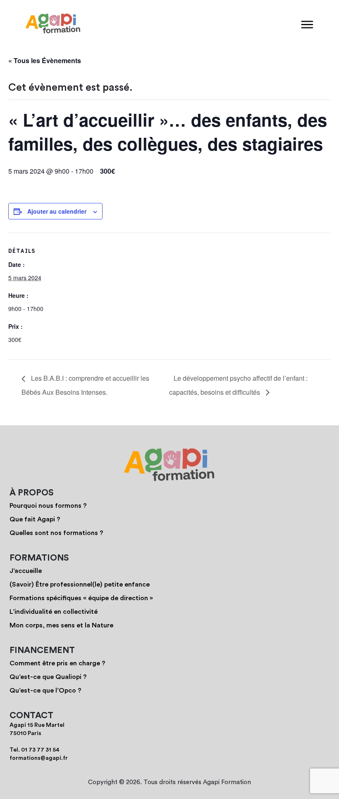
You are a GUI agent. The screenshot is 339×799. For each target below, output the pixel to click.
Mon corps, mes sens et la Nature (61, 625)
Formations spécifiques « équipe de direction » (81, 598)
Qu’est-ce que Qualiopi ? (48, 677)
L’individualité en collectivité (54, 611)
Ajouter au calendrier (56, 211)
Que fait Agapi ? (35, 519)
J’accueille (26, 571)
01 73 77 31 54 (40, 750)
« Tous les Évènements (44, 60)
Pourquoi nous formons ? (48, 505)
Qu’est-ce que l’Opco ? (45, 690)
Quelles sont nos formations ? (56, 533)
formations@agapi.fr (39, 758)
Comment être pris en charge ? (57, 663)
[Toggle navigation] (307, 24)
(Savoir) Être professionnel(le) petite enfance (80, 584)
